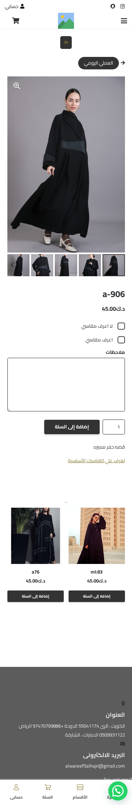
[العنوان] (113, 6)
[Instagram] (122, 6)
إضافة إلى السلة (72, 426)
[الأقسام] (80, 787)
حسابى (16, 797)
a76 (35, 571)
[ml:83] (97, 536)
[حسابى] (16, 787)
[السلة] (48, 787)
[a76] (35, 536)
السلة (47, 797)
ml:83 (97, 571)
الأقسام (80, 797)
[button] (124, 21)
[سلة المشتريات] (16, 21)
